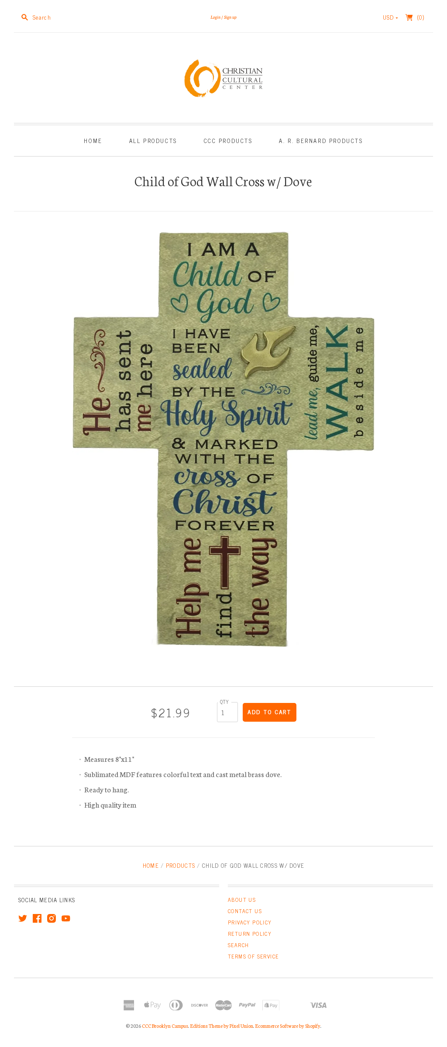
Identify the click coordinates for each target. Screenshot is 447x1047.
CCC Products (228, 140)
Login (215, 17)
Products (180, 865)
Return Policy (250, 933)
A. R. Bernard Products (321, 140)
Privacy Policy (250, 922)
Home (93, 140)
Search (238, 945)
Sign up (230, 17)
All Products (153, 140)
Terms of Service (253, 956)
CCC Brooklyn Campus (165, 1025)
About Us (242, 899)
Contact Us (245, 911)
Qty (225, 701)
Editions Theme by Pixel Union (221, 1025)
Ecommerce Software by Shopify (287, 1025)
